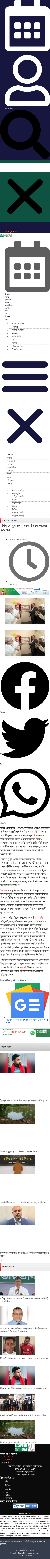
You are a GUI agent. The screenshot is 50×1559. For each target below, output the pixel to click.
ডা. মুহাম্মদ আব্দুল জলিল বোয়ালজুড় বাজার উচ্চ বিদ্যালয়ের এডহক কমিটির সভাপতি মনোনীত (23, 1330)
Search (47, 162)
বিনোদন (7, 316)
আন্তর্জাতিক (8, 305)
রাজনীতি (7, 308)
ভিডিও (14, 343)
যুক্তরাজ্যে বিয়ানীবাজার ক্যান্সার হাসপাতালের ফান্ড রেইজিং (23, 1415)
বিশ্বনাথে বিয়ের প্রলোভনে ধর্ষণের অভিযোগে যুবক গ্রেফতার (23, 1202)
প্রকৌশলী (39, 917)
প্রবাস (6, 319)
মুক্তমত (15, 333)
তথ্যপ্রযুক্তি (16, 327)
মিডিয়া (14, 339)
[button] (25, 135)
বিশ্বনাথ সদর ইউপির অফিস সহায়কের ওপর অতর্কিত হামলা (23, 1100)
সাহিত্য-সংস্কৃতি (17, 330)
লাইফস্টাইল (16, 336)
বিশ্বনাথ (7, 294)
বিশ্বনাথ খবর (12, 520)
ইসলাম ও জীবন (18, 323)
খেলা (6, 313)
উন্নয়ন (36, 835)
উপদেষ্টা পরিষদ (18, 349)
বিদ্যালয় (4, 890)
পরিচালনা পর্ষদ (17, 346)
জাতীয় (7, 302)
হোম (3, 520)
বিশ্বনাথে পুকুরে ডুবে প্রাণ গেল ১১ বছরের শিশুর (18, 1151)
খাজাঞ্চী (23, 967)
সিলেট (7, 297)
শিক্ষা (6, 311)
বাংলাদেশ (8, 300)
